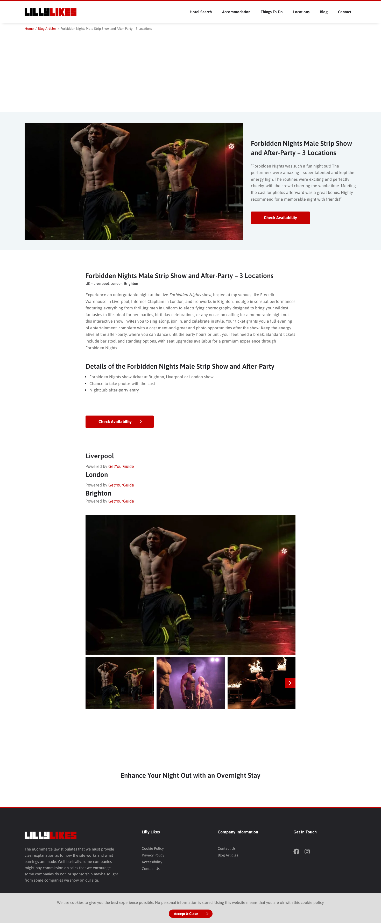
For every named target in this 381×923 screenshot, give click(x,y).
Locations (301, 12)
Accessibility (152, 862)
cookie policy (312, 902)
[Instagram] (309, 852)
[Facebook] (298, 852)
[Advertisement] (190, 70)
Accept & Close (186, 914)
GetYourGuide (121, 466)
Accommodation (236, 12)
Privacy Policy (153, 855)
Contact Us (151, 869)
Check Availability (280, 217)
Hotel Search (201, 12)
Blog (324, 12)
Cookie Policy (153, 848)
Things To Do (272, 12)
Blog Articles (228, 855)
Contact (344, 12)
